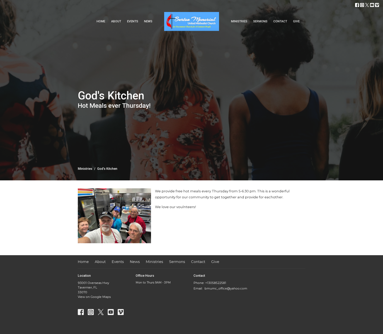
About (116, 21)
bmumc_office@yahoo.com (225, 288)
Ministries (239, 21)
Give (296, 21)
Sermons (260, 21)
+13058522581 (215, 283)
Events (132, 21)
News (148, 21)
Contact (280, 21)
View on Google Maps (94, 297)
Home (101, 21)
